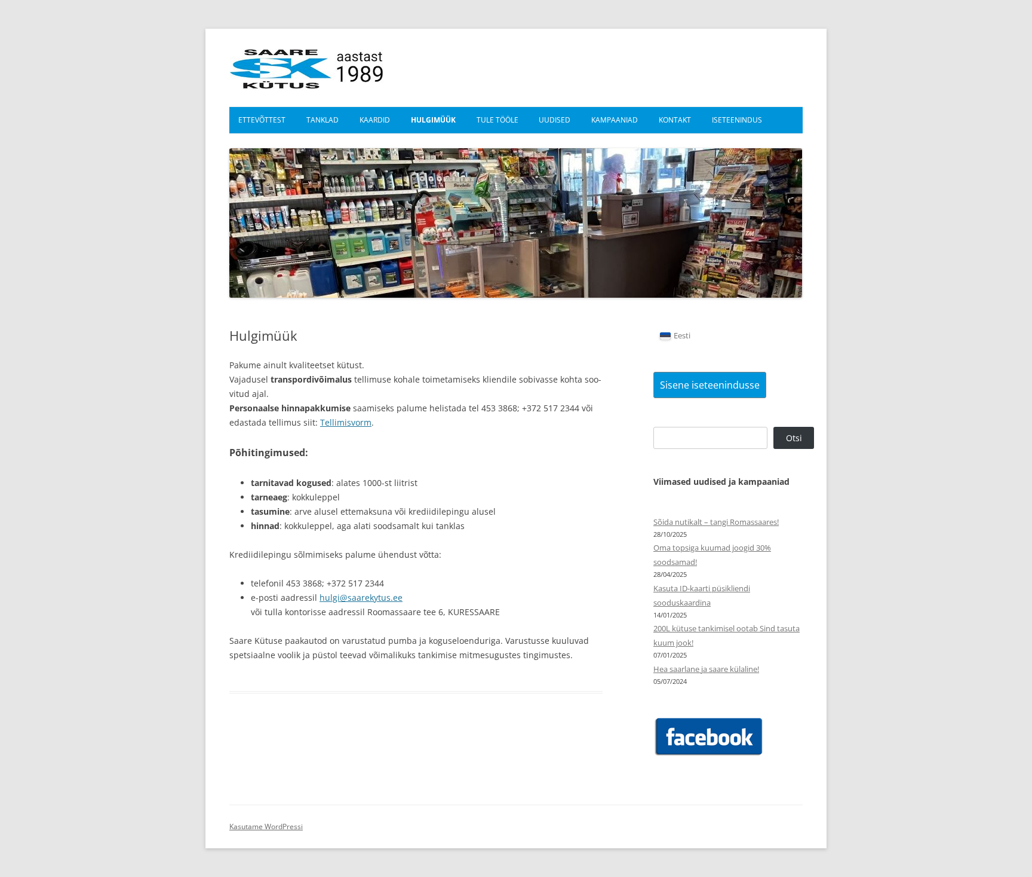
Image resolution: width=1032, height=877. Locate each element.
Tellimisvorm (345, 422)
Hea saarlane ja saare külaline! (706, 669)
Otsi (794, 438)
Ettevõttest (261, 120)
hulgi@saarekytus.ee (361, 597)
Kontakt (675, 120)
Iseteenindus (737, 120)
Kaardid (375, 120)
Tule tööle (497, 120)
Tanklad (322, 120)
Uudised (554, 120)
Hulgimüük (433, 120)
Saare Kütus (307, 67)
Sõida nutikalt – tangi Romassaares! (716, 522)
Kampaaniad (614, 120)
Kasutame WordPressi (266, 826)
